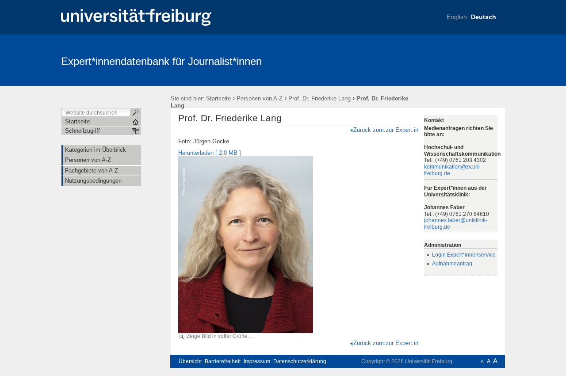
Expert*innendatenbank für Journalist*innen (161, 61)
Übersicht (190, 361)
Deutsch (483, 16)
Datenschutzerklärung (299, 361)
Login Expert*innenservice (464, 255)
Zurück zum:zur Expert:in (385, 130)
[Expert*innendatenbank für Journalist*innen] (461, 59)
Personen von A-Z (260, 98)
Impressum (257, 361)
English (457, 16)
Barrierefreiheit (223, 361)
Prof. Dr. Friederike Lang (319, 98)
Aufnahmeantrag (452, 264)
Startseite (218, 98)
